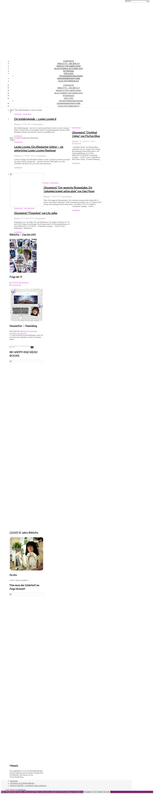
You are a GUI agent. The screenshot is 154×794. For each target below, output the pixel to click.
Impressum (14, 781)
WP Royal (21, 790)
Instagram (25, 282)
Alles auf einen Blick (68, 81)
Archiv (12, 580)
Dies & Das (68, 73)
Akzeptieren (88, 792)
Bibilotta (17, 124)
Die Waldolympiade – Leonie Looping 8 (35, 119)
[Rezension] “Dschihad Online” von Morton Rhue (86, 134)
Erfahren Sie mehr (103, 792)
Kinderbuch (27, 114)
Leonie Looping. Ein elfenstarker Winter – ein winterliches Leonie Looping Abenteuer (38, 148)
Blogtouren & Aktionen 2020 (68, 68)
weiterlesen (18, 136)
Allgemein (18, 114)
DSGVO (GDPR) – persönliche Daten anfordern (28, 786)
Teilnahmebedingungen (71, 76)
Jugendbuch (76, 128)
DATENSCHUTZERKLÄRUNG (22, 783)
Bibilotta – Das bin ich (68, 63)
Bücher (46, 183)
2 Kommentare (41, 156)
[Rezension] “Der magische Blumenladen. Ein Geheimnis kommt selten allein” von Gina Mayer (69, 189)
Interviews (68, 71)
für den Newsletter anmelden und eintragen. (23, 332)
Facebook (15, 282)
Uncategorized (29, 208)
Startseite (68, 61)
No (95, 792)
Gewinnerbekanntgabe (68, 78)
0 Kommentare (37, 124)
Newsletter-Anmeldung (68, 66)
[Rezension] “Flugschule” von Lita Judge (35, 213)
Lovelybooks (16, 285)
